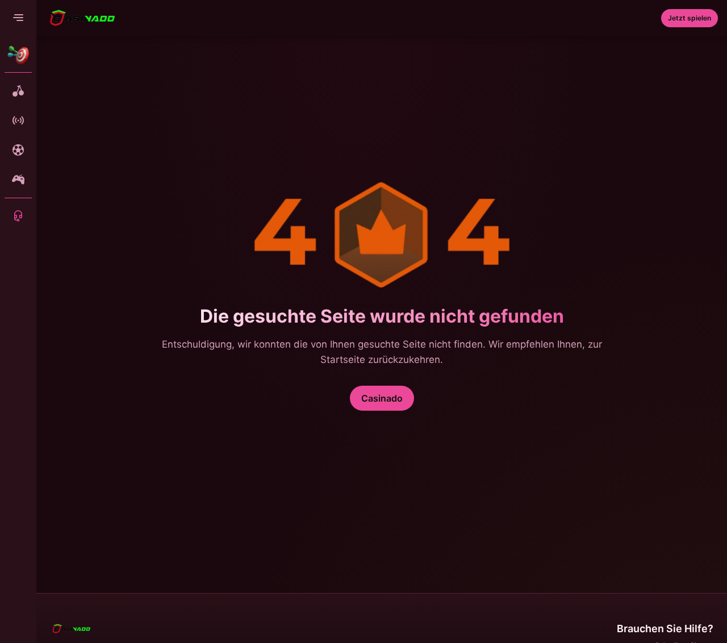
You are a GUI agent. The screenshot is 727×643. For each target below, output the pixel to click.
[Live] (18, 120)
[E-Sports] (18, 179)
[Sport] (18, 150)
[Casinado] (82, 18)
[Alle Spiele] (18, 91)
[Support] (18, 215)
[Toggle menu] (18, 18)
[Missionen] (18, 54)
